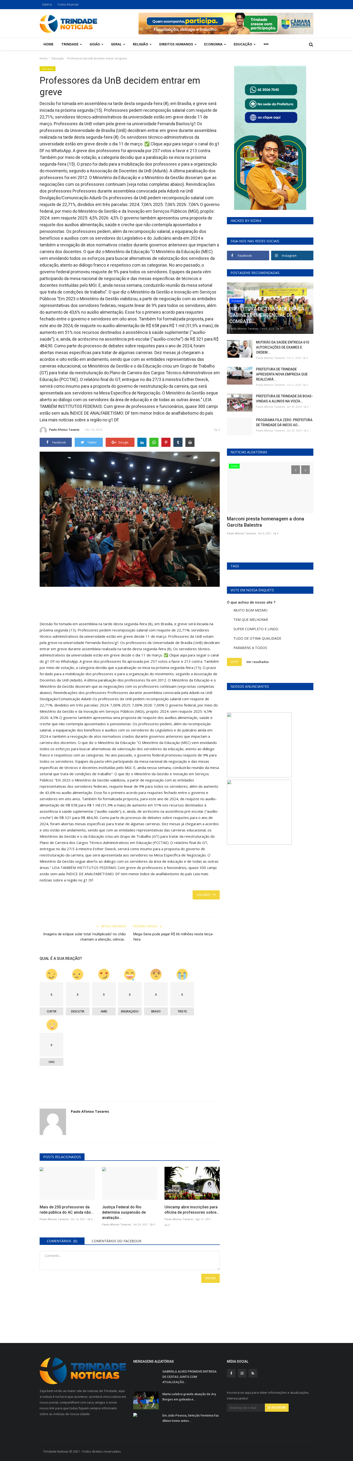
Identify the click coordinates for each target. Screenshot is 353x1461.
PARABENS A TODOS (250, 647)
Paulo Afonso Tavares (64, 430)
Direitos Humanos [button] (176, 44)
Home (48, 44)
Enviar (210, 1278)
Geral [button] (117, 44)
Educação (58, 58)
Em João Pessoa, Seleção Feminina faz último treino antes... (190, 1418)
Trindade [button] (70, 44)
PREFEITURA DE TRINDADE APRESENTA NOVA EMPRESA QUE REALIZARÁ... (282, 374)
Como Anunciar (68, 4)
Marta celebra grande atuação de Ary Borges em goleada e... (189, 1396)
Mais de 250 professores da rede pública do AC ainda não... (67, 1210)
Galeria (47, 4)
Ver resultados (257, 662)
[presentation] (295, 469)
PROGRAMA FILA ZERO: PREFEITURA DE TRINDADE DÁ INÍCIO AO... (284, 422)
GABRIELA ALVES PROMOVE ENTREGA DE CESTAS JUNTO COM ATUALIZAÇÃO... (189, 1377)
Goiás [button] (95, 44)
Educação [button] (243, 44)
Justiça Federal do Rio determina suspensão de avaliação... (124, 1212)
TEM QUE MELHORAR (250, 619)
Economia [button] (214, 44)
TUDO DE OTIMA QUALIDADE (257, 638)
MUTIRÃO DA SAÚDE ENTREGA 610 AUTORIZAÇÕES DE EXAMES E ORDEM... (282, 347)
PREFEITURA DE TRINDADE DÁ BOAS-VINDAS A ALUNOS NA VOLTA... (284, 398)
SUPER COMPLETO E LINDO (255, 629)
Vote (234, 662)
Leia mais (205, 895)
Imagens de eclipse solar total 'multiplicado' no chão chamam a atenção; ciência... (84, 937)
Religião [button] (141, 44)
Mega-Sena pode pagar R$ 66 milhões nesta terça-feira (173, 937)
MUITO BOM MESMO (250, 610)
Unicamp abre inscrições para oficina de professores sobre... (191, 1210)
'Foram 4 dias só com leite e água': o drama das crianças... (266, 522)
